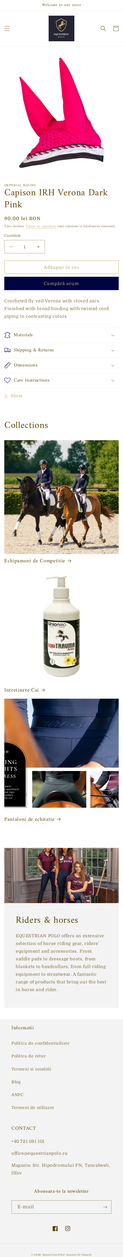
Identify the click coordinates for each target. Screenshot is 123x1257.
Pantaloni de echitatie (29, 819)
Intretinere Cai (21, 690)
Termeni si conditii (31, 1069)
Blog (16, 1082)
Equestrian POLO (54, 1255)
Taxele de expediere (41, 226)
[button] (7, 28)
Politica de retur (28, 1056)
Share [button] (17, 395)
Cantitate (12, 235)
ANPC (17, 1094)
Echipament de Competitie (34, 561)
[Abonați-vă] (105, 1207)
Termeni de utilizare (32, 1107)
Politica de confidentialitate (40, 1043)
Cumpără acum (61, 283)
